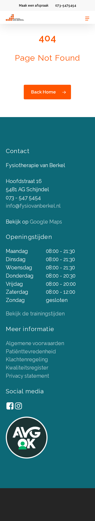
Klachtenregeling (27, 360)
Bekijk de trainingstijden (35, 314)
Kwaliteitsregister (27, 368)
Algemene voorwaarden (35, 343)
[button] (87, 18)
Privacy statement (27, 376)
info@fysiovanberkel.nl (33, 206)
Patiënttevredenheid (31, 352)
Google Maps (46, 222)
